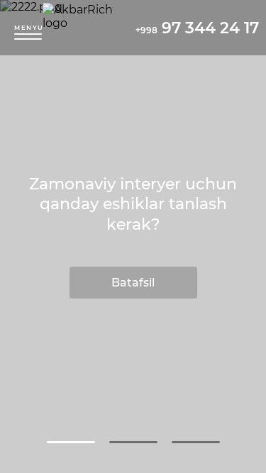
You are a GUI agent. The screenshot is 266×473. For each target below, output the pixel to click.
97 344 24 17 (197, 28)
